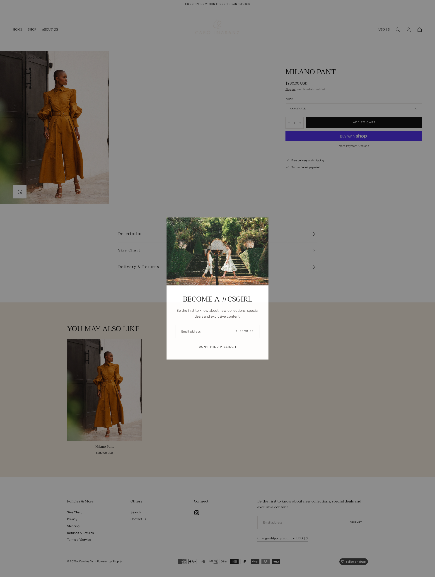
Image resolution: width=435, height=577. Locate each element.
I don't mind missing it (217, 346)
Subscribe (244, 331)
